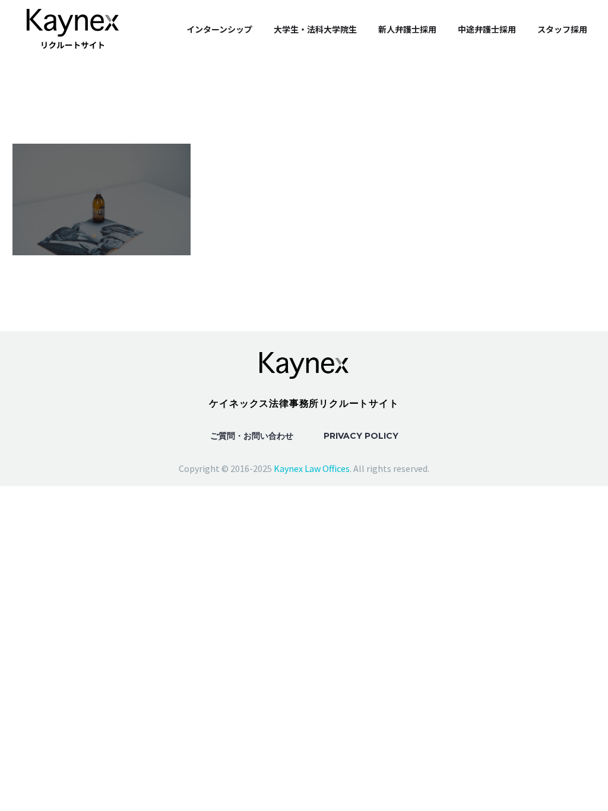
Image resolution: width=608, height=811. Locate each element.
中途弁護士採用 (487, 29)
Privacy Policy (361, 435)
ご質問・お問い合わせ (251, 435)
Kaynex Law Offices (312, 468)
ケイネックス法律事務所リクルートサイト (303, 403)
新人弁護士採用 (407, 29)
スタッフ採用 (562, 29)
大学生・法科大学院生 (315, 29)
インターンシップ (219, 29)
